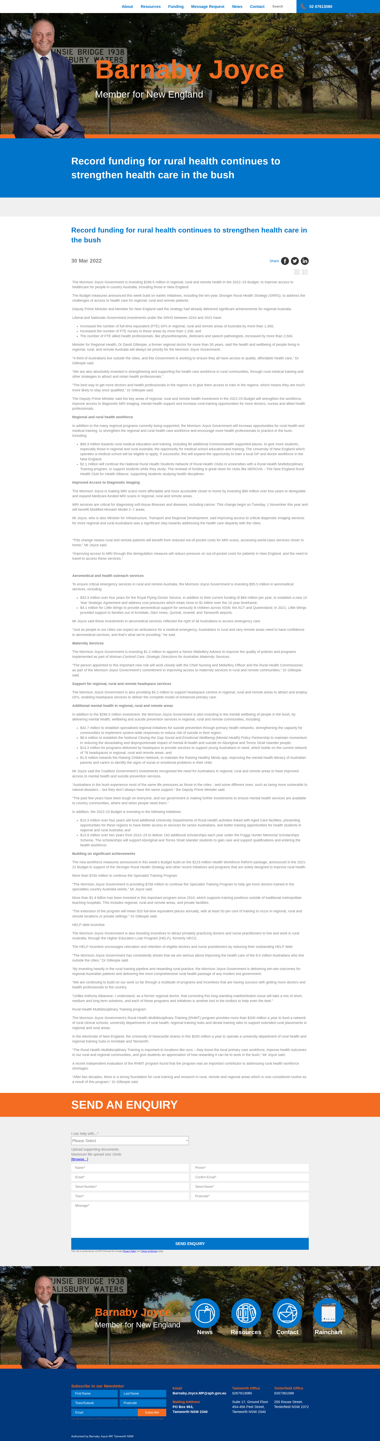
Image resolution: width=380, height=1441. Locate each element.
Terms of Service (149, 1251)
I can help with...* (84, 1134)
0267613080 (242, 1393)
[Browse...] (79, 1159)
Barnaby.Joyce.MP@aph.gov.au (199, 1393)
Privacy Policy (129, 1251)
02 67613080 (320, 6)
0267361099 (284, 1393)
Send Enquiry (190, 1243)
